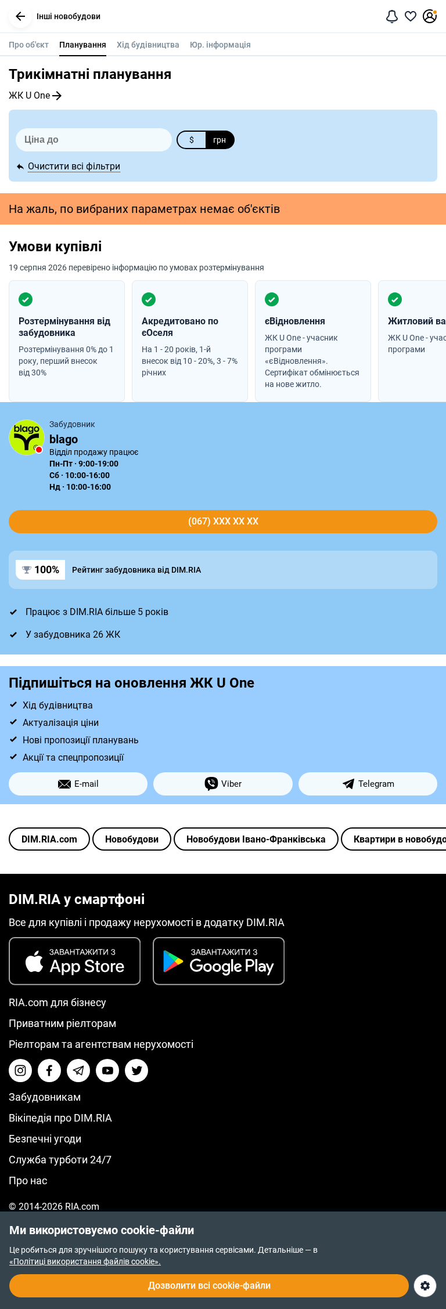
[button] (20, 16)
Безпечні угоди (45, 1139)
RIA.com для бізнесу (57, 1002)
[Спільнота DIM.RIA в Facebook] (49, 1070)
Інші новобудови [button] (68, 16)
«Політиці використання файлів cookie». (85, 1261)
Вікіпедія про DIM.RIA (60, 1118)
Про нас (28, 1180)
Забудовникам (45, 1097)
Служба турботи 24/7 (60, 1159)
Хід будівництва (148, 44)
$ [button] (191, 139)
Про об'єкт (29, 44)
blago (63, 439)
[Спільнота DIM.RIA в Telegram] (78, 1070)
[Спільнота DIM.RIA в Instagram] (20, 1070)
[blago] (27, 437)
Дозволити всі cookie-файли (209, 1285)
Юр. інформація (220, 44)
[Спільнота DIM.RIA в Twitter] (136, 1070)
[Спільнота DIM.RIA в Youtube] (107, 1070)
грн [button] (219, 139)
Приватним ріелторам (62, 1023)
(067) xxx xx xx (223, 521)
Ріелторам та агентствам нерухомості (101, 1044)
